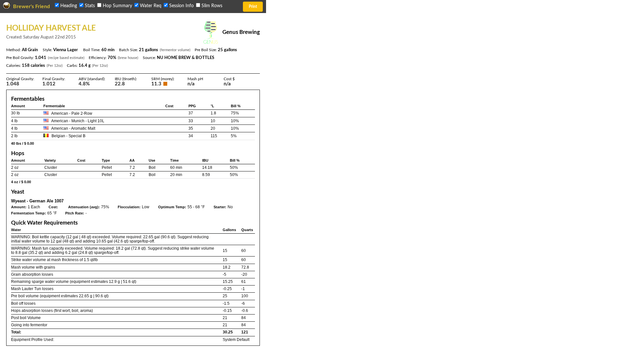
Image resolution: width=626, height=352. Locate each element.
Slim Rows (211, 6)
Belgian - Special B (68, 136)
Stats (89, 6)
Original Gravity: (20, 79)
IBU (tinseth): (126, 79)
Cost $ (229, 79)
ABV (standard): (92, 79)
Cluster (50, 167)
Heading (68, 6)
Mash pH (195, 79)
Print (253, 6)
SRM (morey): (162, 79)
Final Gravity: (53, 79)
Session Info (181, 6)
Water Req (151, 6)
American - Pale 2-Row (71, 113)
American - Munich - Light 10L (77, 121)
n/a (227, 84)
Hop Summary (117, 6)
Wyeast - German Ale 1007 (37, 200)
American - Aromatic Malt (73, 128)
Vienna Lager (65, 50)
